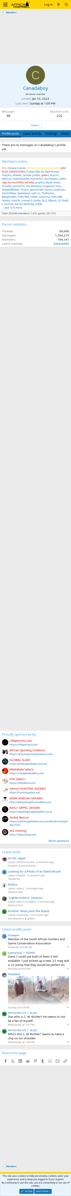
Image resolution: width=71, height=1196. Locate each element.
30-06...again (17, 858)
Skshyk (6, 200)
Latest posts (11, 852)
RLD (44, 200)
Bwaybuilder (9, 196)
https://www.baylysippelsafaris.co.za (30, 811)
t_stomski (7, 204)
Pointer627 (36, 178)
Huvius (48, 189)
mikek (33, 196)
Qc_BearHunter (50, 171)
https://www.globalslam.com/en (28, 763)
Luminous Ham (47, 196)
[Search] (66, 4)
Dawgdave (14, 974)
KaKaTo (15, 200)
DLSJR (33, 1013)
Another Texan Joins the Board (28, 911)
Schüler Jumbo (31, 175)
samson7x (19, 186)
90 (8, 115)
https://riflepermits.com (23, 744)
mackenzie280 (21, 178)
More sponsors (59, 841)
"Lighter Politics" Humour (25, 898)
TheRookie (47, 193)
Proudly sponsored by (19, 734)
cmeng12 (26, 200)
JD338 (38, 204)
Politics (13, 884)
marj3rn (6, 175)
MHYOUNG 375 (17, 1013)
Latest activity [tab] (32, 133)
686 (60, 196)
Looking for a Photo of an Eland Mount (34, 871)
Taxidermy (14, 879)
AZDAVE (30, 952)
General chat (15, 892)
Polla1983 (23, 196)
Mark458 (29, 204)
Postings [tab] (51, 133)
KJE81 (63, 178)
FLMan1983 (33, 171)
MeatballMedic (10, 189)
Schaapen (13, 935)
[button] (5, 5)
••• (68, 946)
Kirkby (37, 200)
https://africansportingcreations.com (31, 754)
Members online (15, 161)
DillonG (52, 200)
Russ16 (54, 175)
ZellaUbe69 (61, 244)
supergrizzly (15, 952)
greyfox (39, 182)
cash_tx (35, 193)
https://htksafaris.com (22, 783)
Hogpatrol (49, 186)
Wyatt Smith (53, 182)
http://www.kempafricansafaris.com (30, 802)
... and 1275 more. (12, 207)
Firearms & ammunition (22, 865)
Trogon (25, 189)
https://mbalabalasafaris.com (26, 773)
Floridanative (33, 186)
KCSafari (7, 186)
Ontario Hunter (16, 168)
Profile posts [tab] (10, 133)
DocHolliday (9, 193)
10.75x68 (63, 200)
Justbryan (59, 189)
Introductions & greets (21, 918)
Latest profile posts (17, 929)
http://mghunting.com (22, 834)
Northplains (51, 178)
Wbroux (6, 178)
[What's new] (58, 4)
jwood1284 (36, 189)
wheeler (17, 175)
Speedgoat (23, 193)
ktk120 (18, 204)
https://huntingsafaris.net (24, 792)
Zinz (58, 186)
